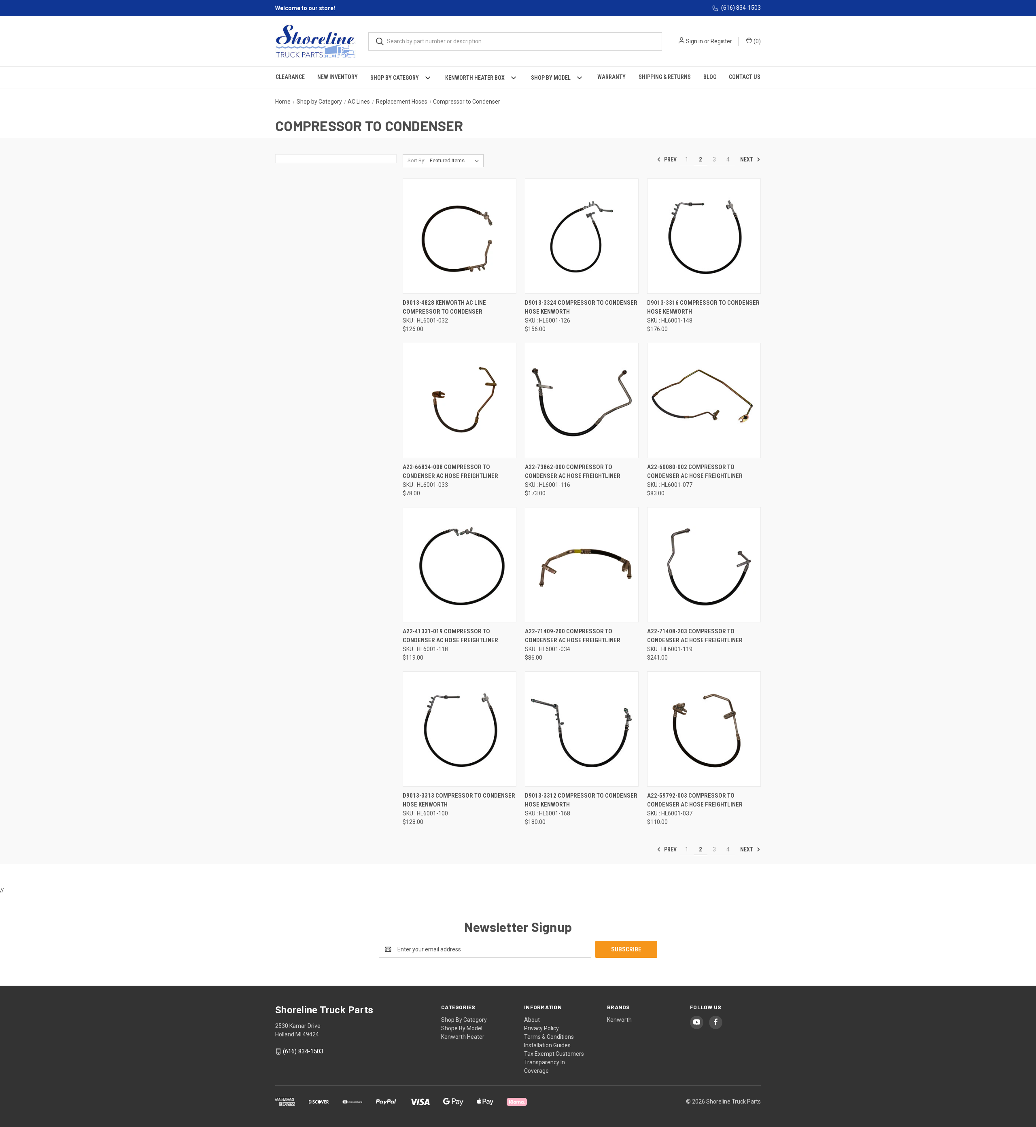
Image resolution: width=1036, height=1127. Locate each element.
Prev (670, 159)
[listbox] (456, 161)
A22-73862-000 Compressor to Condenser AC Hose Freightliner (572, 471)
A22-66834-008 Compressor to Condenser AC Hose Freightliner (450, 471)
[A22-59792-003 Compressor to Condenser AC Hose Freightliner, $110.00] (704, 729)
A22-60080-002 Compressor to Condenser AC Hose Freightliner (695, 471)
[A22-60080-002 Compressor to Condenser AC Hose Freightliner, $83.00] (704, 400)
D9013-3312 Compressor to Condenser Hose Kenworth (581, 800)
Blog (709, 77)
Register (721, 41)
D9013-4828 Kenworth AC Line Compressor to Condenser (444, 307)
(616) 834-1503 (741, 7)
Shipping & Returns (665, 77)
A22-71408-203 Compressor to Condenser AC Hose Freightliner (695, 636)
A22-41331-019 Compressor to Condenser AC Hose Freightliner (450, 636)
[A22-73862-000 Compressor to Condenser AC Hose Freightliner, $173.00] (581, 400)
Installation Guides (547, 1045)
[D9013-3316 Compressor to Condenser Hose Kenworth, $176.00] (704, 236)
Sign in (694, 41)
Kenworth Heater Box (475, 77)
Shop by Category (394, 77)
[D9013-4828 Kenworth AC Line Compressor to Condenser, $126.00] (459, 236)
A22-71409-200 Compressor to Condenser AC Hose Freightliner (572, 636)
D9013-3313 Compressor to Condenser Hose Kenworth (459, 800)
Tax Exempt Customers (554, 1054)
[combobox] (515, 41)
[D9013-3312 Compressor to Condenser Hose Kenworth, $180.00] (581, 729)
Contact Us (744, 77)
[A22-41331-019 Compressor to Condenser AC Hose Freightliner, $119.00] (459, 565)
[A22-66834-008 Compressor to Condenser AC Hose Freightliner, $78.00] (459, 400)
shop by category (464, 1020)
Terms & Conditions (549, 1037)
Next (747, 159)
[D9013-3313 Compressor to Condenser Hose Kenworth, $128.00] (459, 729)
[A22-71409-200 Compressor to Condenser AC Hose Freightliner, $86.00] (581, 565)
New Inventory (337, 77)
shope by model (461, 1028)
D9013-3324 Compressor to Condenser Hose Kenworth (581, 307)
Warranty (611, 77)
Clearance (290, 77)
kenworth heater (462, 1037)
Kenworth (619, 1020)
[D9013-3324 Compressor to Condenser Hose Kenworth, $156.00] (581, 236)
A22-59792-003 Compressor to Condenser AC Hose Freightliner (695, 800)
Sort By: (416, 160)
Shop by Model (551, 77)
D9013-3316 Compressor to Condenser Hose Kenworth (703, 307)
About (532, 1020)
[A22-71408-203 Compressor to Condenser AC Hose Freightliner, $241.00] (704, 565)
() (756, 41)
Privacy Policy (541, 1028)
